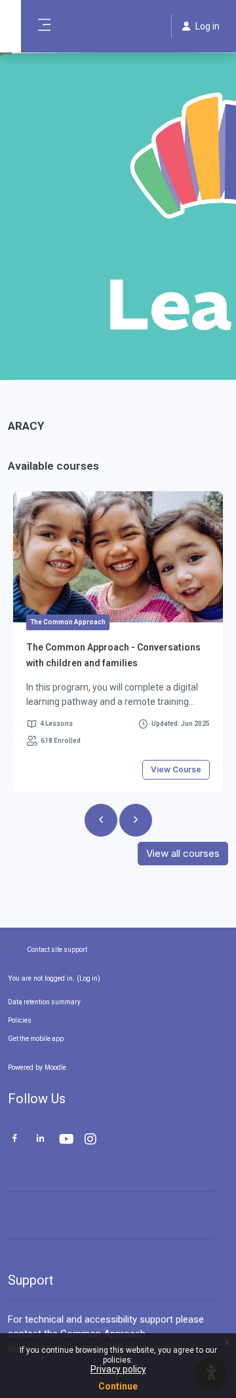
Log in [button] (207, 26)
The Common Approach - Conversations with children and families (113, 655)
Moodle (55, 1067)
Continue (118, 1386)
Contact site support (57, 949)
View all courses (183, 853)
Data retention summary (44, 1002)
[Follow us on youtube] (65, 1140)
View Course (176, 769)
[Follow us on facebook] (15, 1139)
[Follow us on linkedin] (40, 1139)
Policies (19, 1020)
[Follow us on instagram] (91, 1140)
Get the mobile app (36, 1038)
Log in (88, 978)
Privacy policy (118, 1369)
